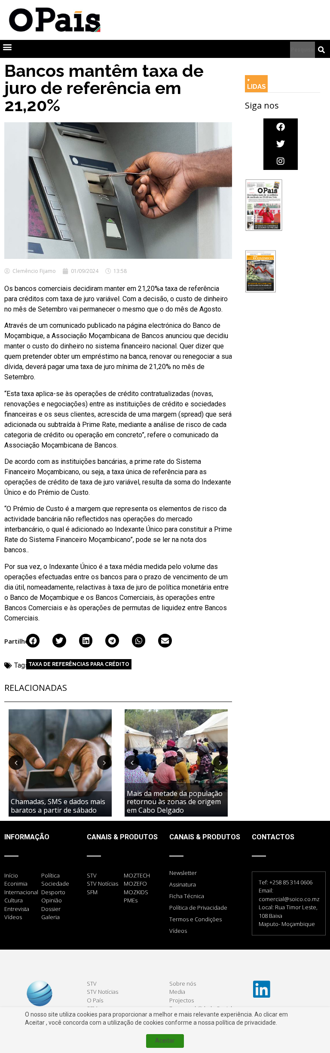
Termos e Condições (195, 919)
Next (104, 762)
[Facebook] (280, 127)
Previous (16, 762)
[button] (7, 47)
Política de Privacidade (198, 907)
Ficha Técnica (186, 896)
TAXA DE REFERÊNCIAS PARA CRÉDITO (78, 664)
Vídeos (178, 931)
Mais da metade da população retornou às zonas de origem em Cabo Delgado (175, 801)
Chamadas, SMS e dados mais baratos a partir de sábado (58, 805)
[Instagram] (280, 161)
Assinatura (182, 884)
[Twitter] (280, 144)
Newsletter (183, 873)
